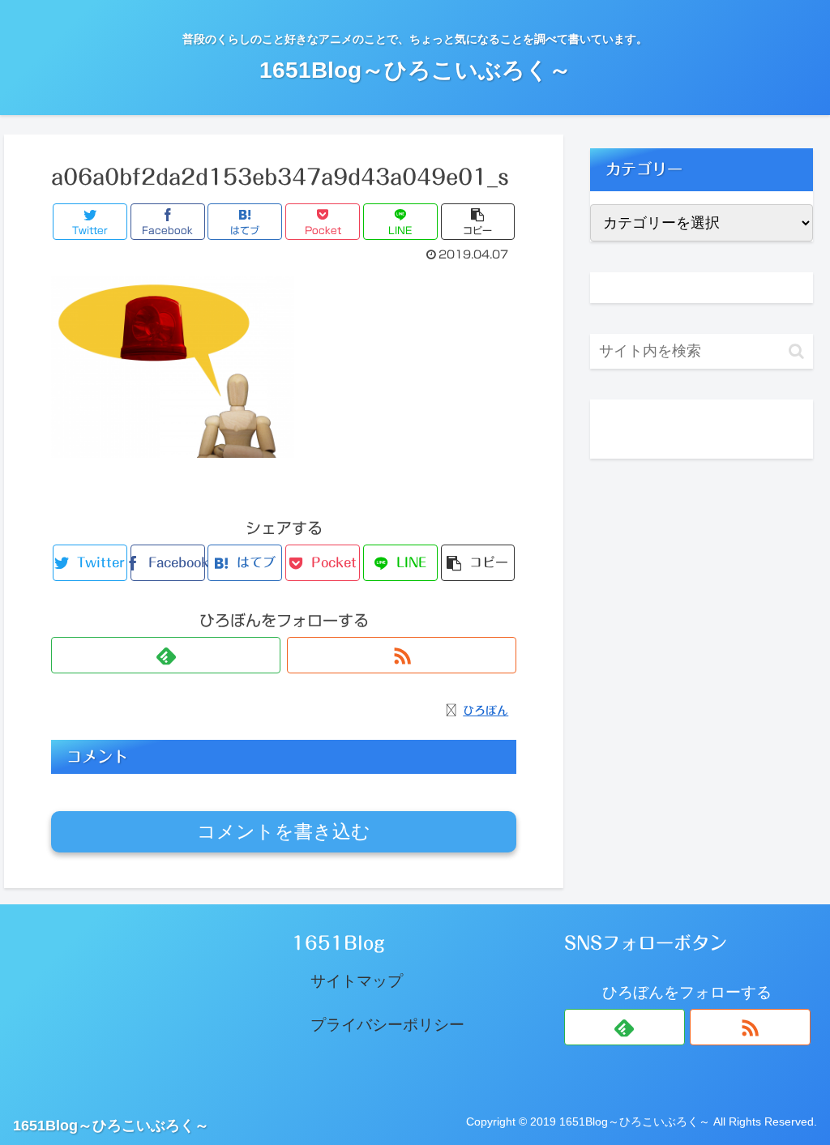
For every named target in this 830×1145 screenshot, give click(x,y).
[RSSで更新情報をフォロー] (401, 655)
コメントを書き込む (283, 831)
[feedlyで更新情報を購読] (165, 655)
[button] (796, 351)
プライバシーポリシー (387, 1024)
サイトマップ (356, 980)
